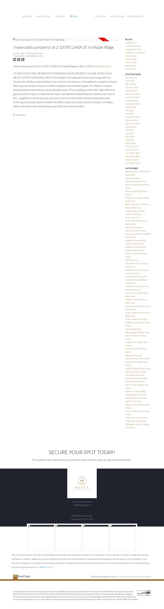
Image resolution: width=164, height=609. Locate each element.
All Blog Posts (131, 42)
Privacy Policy (120, 577)
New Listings (130, 56)
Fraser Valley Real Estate (136, 319)
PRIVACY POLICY (46, 567)
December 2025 (132, 94)
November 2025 (132, 97)
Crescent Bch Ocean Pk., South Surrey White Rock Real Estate (136, 279)
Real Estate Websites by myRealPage (138, 577)
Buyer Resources (132, 217)
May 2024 (129, 136)
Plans (59, 16)
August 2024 (130, 127)
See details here (102, 66)
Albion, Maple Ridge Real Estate (31, 56)
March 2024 (130, 143)
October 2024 (131, 120)
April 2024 (129, 140)
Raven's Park (130, 62)
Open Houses (131, 59)
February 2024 (131, 146)
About (26, 16)
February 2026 (131, 87)
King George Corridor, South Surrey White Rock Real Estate (137, 335)
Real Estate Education (135, 381)
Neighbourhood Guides (135, 52)
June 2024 (130, 133)
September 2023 (132, 163)
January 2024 (131, 149)
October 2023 (131, 159)
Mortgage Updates (133, 49)
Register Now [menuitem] (135, 16)
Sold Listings (130, 65)
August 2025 (130, 107)
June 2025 (130, 113)
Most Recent (131, 77)
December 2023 (132, 153)
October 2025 (131, 100)
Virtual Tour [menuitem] (117, 16)
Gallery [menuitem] (99, 16)
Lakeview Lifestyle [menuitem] (44, 16)
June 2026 (130, 81)
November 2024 (132, 117)
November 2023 (132, 156)
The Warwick (131, 69)
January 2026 (131, 90)
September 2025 (132, 104)
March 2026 (130, 84)
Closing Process (132, 260)
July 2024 (129, 130)
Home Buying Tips (133, 46)
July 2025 (129, 110)
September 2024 (132, 123)
